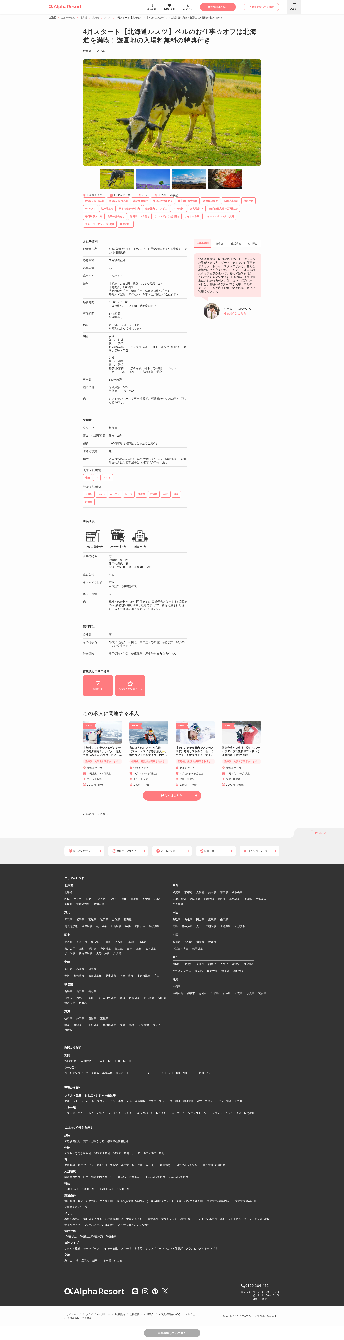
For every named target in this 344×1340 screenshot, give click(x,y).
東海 (67, 1011)
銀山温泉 (116, 926)
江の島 (119, 948)
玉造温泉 (225, 926)
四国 (175, 935)
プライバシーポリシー (98, 1314)
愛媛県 (212, 941)
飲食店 (139, 1248)
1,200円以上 (71, 1189)
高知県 (188, 941)
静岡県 (80, 1018)
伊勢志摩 (144, 1025)
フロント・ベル (106, 1101)
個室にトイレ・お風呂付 (92, 1165)
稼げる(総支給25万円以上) (132, 1201)
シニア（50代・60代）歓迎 (148, 1153)
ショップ (151, 1248)
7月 (171, 1073)
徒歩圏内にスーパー (103, 1177)
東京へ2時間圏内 (155, 1177)
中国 (175, 912)
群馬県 (143, 941)
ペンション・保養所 (171, 1248)
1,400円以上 (107, 1189)
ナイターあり (72, 1224)
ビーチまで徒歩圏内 (205, 1218)
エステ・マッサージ (160, 1101)
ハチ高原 (178, 903)
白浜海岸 (261, 899)
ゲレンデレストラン (194, 1113)
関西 (175, 885)
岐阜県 (68, 1018)
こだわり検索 (68, 17)
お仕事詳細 (202, 243)
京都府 (188, 892)
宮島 (175, 926)
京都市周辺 (179, 899)
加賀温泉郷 (95, 975)
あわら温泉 (126, 975)
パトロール (103, 1113)
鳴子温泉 (154, 926)
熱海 (67, 1025)
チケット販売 (86, 1113)
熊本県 (212, 964)
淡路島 (248, 899)
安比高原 (140, 926)
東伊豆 (157, 1025)
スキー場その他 (245, 1113)
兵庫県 (212, 892)
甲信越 (68, 984)
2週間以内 (70, 1061)
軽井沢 (68, 998)
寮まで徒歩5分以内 (214, 1165)
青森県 (68, 919)
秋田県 (104, 919)
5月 (157, 1073)
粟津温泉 (111, 975)
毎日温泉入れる (92, 1218)
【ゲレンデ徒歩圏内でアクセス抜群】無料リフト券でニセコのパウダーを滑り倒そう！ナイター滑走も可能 (195, 751)
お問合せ (190, 1314)
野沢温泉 (149, 998)
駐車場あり (166, 1165)
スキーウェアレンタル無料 (134, 1224)
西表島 (239, 993)
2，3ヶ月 (100, 1061)
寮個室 (114, 1165)
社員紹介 (149, 1314)
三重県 (104, 1018)
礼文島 (146, 899)
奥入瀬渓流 (71, 926)
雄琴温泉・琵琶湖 (214, 899)
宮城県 (92, 919)
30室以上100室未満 (91, 1236)
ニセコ (78, 899)
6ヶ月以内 (114, 1061)
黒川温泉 (238, 970)
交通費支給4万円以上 (247, 1201)
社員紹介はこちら (235, 313)
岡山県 (200, 919)
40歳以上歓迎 (121, 1153)
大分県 (224, 964)
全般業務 (140, 1101)
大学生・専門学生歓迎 (77, 1153)
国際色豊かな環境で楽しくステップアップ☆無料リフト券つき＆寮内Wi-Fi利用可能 (241, 751)
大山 (199, 926)
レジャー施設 (110, 1248)
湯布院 (225, 970)
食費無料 (153, 1218)
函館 (157, 899)
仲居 (67, 1101)
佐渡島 (83, 1002)
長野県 (92, 991)
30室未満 (111, 1236)
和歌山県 (237, 892)
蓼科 (122, 998)
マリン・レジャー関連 (218, 1101)
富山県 (68, 968)
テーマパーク (91, 1248)
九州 (175, 957)
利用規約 (120, 1314)
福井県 (92, 968)
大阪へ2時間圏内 (178, 1177)
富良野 (68, 903)
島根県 (188, 919)
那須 (139, 948)
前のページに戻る (97, 814)
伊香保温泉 (85, 953)
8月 (178, 1073)
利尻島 (135, 899)
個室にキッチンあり (188, 1165)
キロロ (102, 899)
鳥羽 (132, 1025)
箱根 (82, 948)
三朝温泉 (211, 926)
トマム (90, 899)
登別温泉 (99, 903)
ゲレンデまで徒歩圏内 (257, 1218)
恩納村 (203, 993)
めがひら (240, 926)
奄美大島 (212, 970)
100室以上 (70, 1236)
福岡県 (177, 964)
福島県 (128, 919)
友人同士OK (107, 1201)
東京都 (68, 941)
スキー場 (126, 1248)
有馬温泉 (234, 899)
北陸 (67, 962)
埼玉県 (95, 941)
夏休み (95, 1073)
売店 (129, 1101)
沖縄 (175, 979)
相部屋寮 (137, 1165)
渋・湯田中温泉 (107, 998)
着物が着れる (72, 1218)
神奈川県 (81, 941)
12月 (210, 1073)
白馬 (79, 998)
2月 (136, 1073)
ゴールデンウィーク (76, 1073)
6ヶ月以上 (129, 1061)
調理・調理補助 (184, 1101)
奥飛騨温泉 (109, 1025)
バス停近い (135, 1177)
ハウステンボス (182, 970)
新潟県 (68, 991)
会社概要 (134, 1314)
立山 (157, 975)
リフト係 (69, 1113)
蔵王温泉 (101, 926)
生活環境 (236, 243)
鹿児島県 (249, 964)
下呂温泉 (93, 1025)
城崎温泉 (195, 899)
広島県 (212, 919)
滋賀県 (177, 892)
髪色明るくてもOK (162, 1201)
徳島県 (200, 941)
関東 (67, 935)
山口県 (224, 919)
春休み (120, 1073)
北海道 (83, 17)
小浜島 (250, 993)
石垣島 (227, 993)
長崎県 (200, 964)
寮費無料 (69, 1165)
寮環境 (219, 243)
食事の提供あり (135, 1218)
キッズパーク (145, 1113)
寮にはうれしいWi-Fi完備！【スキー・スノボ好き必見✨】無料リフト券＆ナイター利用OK (148, 751)
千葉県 (107, 941)
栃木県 (119, 941)
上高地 (90, 998)
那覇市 (191, 993)
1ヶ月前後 (85, 1061)
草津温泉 (106, 948)
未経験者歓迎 (72, 1141)
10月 (193, 1073)
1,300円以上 (89, 1189)
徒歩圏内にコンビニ (76, 1177)
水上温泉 (69, 953)
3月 (143, 1073)
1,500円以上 (124, 1189)
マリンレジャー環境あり (175, 1218)
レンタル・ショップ (168, 1113)
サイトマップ (73, 1314)
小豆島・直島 (181, 948)
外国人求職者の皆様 (170, 1314)
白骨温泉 (134, 998)
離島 (95, 1260)
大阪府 (200, 892)
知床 (124, 899)
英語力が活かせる (94, 1141)
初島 (122, 1025)
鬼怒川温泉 (102, 953)
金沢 (67, 975)
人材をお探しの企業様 (79, 1318)
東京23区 (69, 948)
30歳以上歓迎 (102, 1153)
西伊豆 (68, 1029)
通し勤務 (69, 1201)
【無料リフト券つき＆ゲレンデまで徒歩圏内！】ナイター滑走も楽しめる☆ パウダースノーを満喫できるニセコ (102, 751)
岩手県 (80, 919)
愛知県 (92, 1018)
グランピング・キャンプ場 (201, 1248)
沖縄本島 (178, 993)
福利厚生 (253, 243)
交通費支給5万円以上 (77, 1206)
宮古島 (262, 993)
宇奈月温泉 (143, 975)
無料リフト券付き (230, 1218)
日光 (129, 948)
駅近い (122, 1177)
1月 (129, 1073)
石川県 (80, 968)
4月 (150, 1073)
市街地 (118, 1260)
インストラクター (123, 1113)
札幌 (67, 899)
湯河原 (93, 948)
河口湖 (162, 998)
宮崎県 (236, 964)
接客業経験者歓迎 (118, 1141)
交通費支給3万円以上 (219, 1201)
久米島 (215, 993)
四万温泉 (151, 948)
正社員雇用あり (114, 1218)
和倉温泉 (79, 975)
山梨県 (80, 991)
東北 (67, 912)
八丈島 (117, 953)
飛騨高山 (79, 1025)
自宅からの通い (87, 1201)
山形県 (116, 919)
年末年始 (107, 1073)
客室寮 (125, 1165)
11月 (201, 1073)
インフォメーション (221, 1113)
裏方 (199, 1101)
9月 (185, 1073)
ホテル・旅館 (72, 1248)
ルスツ (107, 17)
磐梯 (128, 926)
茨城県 (131, 941)
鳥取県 (177, 919)
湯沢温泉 (69, 1002)
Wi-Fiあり (151, 1165)
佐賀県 (188, 964)
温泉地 (85, 1260)
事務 (121, 1101)
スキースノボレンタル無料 (99, 1224)
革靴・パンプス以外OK (190, 1201)
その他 (238, 1101)
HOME (52, 17)
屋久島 (199, 970)
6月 (164, 1073)
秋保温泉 (87, 926)
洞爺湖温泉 (83, 903)
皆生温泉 (187, 926)
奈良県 (224, 892)
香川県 (177, 941)
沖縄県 (177, 986)
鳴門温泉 (197, 948)
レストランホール (83, 1101)
